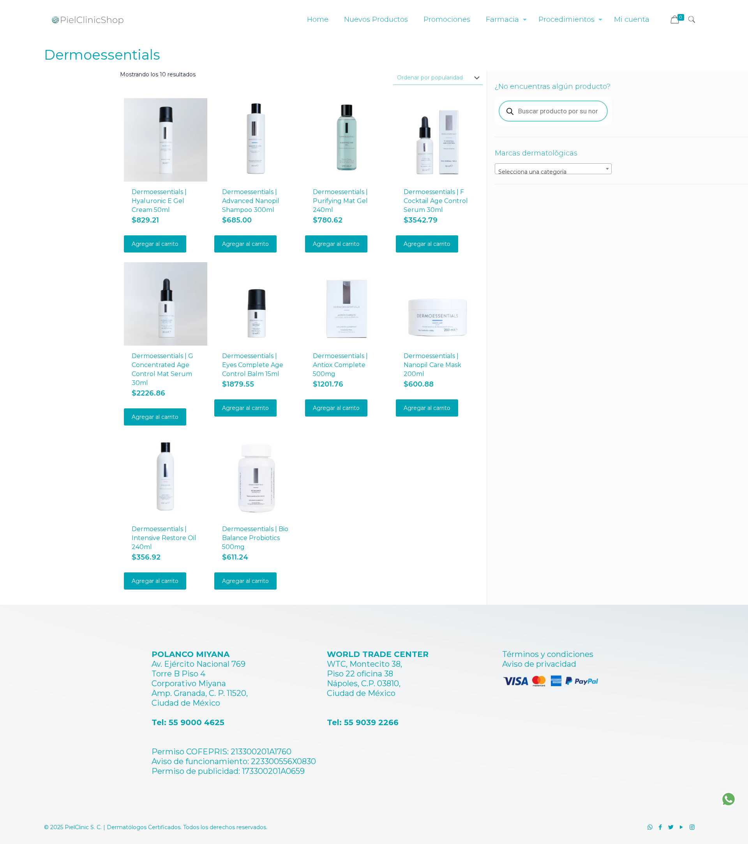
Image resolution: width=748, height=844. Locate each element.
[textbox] (553, 172)
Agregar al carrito (155, 243)
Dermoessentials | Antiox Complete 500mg (340, 365)
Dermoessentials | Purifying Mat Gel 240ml (340, 201)
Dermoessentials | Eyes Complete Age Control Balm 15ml (252, 365)
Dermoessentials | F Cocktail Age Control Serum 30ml (436, 201)
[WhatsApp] (650, 827)
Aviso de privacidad (539, 664)
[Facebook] (660, 827)
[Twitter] (671, 827)
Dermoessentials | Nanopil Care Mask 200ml (432, 365)
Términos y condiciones (547, 654)
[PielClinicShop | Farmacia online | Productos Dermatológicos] (87, 19)
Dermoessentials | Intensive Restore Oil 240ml (164, 538)
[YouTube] (681, 827)
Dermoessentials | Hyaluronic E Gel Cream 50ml (159, 201)
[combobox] (553, 168)
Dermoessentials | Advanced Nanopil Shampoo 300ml (250, 201)
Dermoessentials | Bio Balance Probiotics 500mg (255, 538)
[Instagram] (692, 827)
